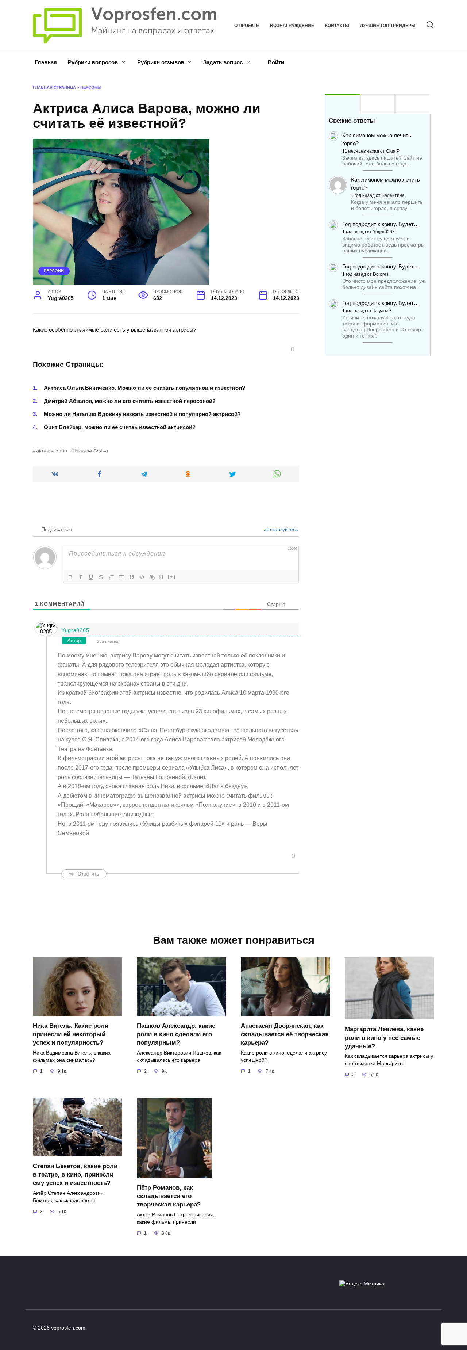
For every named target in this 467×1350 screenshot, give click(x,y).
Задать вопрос (223, 62)
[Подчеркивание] (91, 577)
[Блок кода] (142, 577)
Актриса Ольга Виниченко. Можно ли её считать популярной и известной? (144, 388)
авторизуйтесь (280, 529)
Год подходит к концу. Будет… (380, 224)
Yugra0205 (75, 630)
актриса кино (51, 450)
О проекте (246, 25)
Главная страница (54, 87)
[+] (172, 576)
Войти (275, 62)
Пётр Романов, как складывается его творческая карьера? (169, 1196)
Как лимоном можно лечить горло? (376, 139)
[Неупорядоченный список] (121, 577)
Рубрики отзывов (160, 62)
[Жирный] (70, 577)
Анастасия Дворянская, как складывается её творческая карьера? (285, 1034)
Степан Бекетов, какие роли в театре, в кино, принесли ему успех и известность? (75, 1174)
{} (161, 576)
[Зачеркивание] (101, 577)
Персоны (90, 87)
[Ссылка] (152, 577)
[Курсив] (81, 577)
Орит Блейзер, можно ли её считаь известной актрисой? (120, 427)
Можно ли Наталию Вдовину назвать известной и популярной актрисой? (142, 414)
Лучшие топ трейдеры (388, 25)
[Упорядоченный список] (111, 577)
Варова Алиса (91, 450)
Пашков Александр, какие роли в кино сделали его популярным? (176, 1034)
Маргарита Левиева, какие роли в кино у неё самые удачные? (384, 1037)
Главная (46, 62)
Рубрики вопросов (93, 62)
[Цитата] (132, 577)
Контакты (337, 25)
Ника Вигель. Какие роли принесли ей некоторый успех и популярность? (70, 1034)
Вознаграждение (292, 25)
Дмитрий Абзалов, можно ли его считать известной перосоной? (130, 401)
